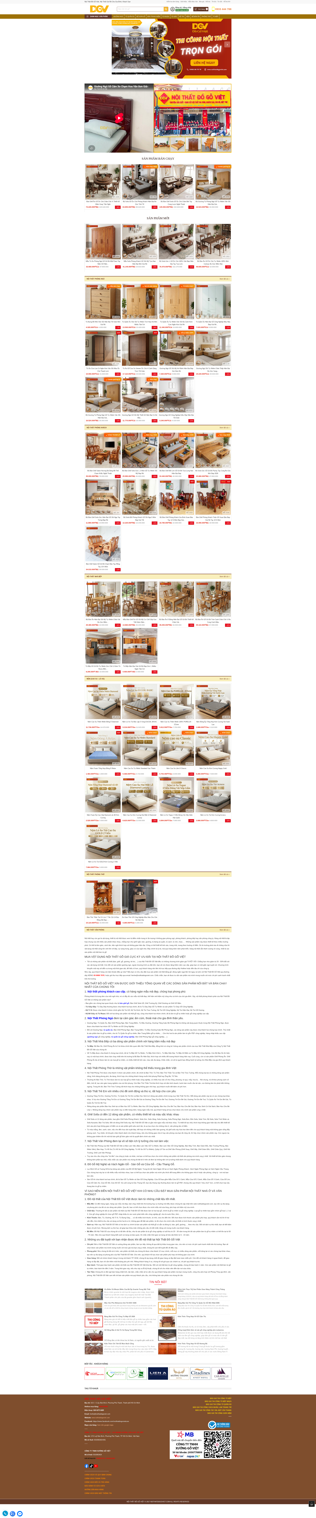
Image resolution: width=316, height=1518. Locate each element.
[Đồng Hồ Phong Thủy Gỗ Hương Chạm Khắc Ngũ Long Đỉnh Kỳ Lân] (213, 241)
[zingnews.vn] (200, 1373)
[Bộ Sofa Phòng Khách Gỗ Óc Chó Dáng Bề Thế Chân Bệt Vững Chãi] (139, 241)
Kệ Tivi (181, 16)
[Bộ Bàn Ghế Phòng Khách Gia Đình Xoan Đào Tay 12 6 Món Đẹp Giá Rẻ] (176, 514)
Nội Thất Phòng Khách (97, 428)
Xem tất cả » (224, 279)
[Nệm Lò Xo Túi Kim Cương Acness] (213, 812)
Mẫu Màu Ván (193, 1)
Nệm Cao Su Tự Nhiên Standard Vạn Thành (139, 768)
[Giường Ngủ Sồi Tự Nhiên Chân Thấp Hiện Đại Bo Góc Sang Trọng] (213, 365)
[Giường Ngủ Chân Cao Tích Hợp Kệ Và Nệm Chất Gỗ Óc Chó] (103, 182)
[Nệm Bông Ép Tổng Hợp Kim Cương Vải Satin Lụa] (213, 718)
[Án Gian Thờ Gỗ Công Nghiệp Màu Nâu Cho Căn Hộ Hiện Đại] (139, 914)
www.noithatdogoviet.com (101, 1418)
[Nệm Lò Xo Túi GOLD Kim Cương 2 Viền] (103, 858)
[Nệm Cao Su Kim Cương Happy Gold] (213, 765)
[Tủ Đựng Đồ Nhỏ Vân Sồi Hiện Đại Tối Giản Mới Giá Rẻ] (103, 319)
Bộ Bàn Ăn (196, 16)
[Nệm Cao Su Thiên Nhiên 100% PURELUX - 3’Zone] (176, 718)
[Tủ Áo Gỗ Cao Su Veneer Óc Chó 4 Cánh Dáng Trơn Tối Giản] (139, 365)
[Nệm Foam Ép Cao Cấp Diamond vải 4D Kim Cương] (103, 812)
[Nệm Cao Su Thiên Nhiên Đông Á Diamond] (103, 718)
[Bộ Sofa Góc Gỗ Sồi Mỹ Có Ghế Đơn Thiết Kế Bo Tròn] (176, 182)
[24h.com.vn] (179, 1373)
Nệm (188, 16)
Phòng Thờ (206, 16)
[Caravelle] (137, 1373)
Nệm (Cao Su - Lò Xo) (95, 679)
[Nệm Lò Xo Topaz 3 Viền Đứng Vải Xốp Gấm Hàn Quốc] (176, 812)
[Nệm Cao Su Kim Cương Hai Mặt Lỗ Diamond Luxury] (139, 812)
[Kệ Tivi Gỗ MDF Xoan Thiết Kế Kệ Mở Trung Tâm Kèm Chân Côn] (176, 241)
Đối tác (208, 1)
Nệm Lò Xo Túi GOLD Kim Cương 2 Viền (103, 862)
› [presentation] (227, 44)
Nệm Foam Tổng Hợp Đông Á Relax (103, 768)
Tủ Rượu (165, 16)
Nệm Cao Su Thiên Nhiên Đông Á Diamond (103, 722)
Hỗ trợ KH (227, 1)
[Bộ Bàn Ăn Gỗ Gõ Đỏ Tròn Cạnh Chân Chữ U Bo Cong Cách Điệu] (213, 616)
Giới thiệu (183, 1)
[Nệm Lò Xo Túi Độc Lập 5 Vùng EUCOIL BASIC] (139, 718)
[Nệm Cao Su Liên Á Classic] (176, 765)
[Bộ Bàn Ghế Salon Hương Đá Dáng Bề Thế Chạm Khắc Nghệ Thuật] (103, 467)
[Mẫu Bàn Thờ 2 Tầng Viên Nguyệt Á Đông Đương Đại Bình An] (103, 241)
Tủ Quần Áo (129, 16)
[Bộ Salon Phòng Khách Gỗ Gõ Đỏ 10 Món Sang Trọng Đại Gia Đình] (139, 182)
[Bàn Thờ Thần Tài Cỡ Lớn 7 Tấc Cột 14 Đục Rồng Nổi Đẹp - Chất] (103, 914)
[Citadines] (116, 1373)
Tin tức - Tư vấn (217, 1)
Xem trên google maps (105, 1425)
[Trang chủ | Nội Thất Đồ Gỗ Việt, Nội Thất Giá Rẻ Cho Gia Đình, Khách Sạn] (99, 12)
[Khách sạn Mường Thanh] (94, 1373)
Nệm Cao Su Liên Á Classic (176, 768)
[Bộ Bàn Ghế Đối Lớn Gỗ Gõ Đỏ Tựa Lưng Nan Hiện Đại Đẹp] (213, 182)
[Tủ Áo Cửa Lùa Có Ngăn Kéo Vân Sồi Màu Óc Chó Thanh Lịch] (103, 365)
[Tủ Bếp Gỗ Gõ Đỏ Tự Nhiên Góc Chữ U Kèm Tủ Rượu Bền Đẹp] (103, 663)
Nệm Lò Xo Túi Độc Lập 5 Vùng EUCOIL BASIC (139, 722)
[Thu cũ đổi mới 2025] (171, 49)
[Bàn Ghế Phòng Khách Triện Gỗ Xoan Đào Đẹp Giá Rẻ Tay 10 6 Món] (213, 514)
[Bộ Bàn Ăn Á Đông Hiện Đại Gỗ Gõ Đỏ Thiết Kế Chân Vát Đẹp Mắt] (176, 616)
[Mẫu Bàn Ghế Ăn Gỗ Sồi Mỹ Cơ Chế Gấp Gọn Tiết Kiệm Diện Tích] (139, 616)
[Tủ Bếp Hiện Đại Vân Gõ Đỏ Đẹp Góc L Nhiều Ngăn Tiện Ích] (139, 663)
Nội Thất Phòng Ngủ (95, 279)
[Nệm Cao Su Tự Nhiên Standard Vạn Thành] (139, 765)
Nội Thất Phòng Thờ (95, 874)
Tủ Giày (174, 16)
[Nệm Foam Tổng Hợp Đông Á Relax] (103, 765)
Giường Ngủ (118, 16)
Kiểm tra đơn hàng (173, 1)
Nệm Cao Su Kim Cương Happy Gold (213, 768)
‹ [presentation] (116, 44)
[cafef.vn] (221, 1373)
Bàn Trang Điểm (153, 16)
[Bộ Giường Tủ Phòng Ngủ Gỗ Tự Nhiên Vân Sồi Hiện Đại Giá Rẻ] (103, 412)
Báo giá (201, 1)
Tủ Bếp (215, 16)
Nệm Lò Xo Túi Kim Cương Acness (213, 815)
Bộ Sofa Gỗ (141, 16)
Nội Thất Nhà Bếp (94, 576)
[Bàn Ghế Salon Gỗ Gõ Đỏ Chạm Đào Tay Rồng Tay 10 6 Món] (103, 561)
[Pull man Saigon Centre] (158, 1373)
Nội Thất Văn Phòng (95, 930)
